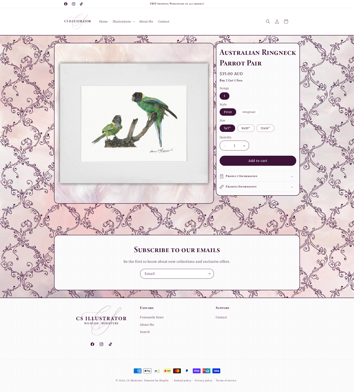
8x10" (246, 128)
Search (145, 332)
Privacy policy (203, 380)
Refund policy (182, 380)
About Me (147, 325)
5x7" (227, 128)
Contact (221, 317)
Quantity (225, 137)
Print (228, 112)
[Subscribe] (208, 274)
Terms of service (226, 380)
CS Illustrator (135, 380)
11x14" (265, 128)
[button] (123, 21)
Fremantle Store (151, 317)
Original (251, 113)
